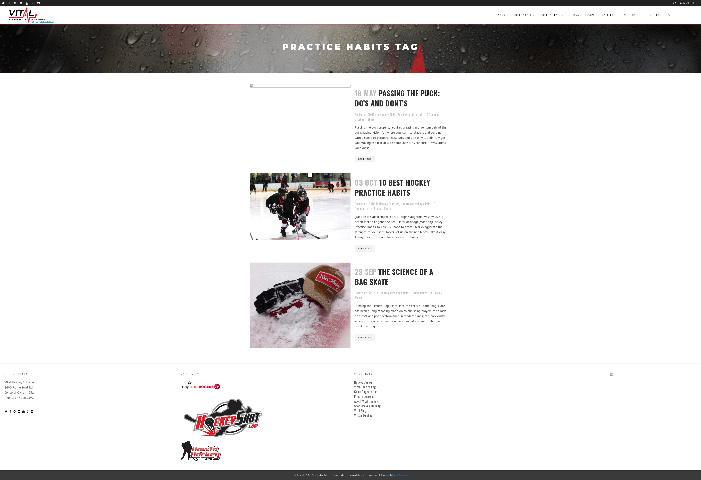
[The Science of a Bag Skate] (300, 305)
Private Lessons (364, 396)
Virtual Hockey (363, 415)
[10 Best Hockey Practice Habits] (300, 206)
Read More (364, 159)
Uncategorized (410, 203)
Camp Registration (365, 391)
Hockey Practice (389, 203)
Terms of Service (356, 475)
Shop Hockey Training (367, 405)
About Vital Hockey (366, 401)
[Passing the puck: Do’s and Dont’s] (300, 119)
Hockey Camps (363, 382)
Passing (402, 114)
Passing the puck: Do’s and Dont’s (397, 98)
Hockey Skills (388, 114)
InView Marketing (399, 475)
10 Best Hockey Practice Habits (392, 187)
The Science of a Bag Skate (394, 276)
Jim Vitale (417, 114)
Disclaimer (373, 475)
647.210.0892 (689, 3)
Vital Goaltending (365, 387)
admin (426, 203)
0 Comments (434, 114)
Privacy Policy (339, 475)
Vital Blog (360, 410)
